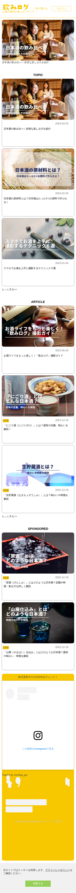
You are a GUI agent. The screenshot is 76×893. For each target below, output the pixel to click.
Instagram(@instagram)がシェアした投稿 (38, 821)
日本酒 (5, 421)
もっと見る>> (9, 289)
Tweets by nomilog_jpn (15, 774)
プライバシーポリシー (57, 870)
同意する (38, 883)
